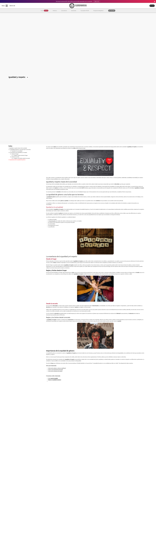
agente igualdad (54, 378)
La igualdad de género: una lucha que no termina (20, 149)
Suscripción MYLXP (85, 10)
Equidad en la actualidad (16, 151)
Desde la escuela (14, 156)
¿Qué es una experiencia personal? (55, 369)
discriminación (52, 220)
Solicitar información (143, 5)
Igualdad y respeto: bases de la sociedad (18, 148)
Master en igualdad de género (54, 379)
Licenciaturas (64, 10)
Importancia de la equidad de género (17, 159)
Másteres (55, 10)
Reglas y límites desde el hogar (20, 155)
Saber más (96, 1)
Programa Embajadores (98, 10)
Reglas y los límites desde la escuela (21, 158)
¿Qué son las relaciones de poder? (55, 371)
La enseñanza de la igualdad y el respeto (18, 152)
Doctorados (73, 10)
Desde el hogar (14, 153)
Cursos (44, 10)
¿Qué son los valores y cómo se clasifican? (57, 368)
